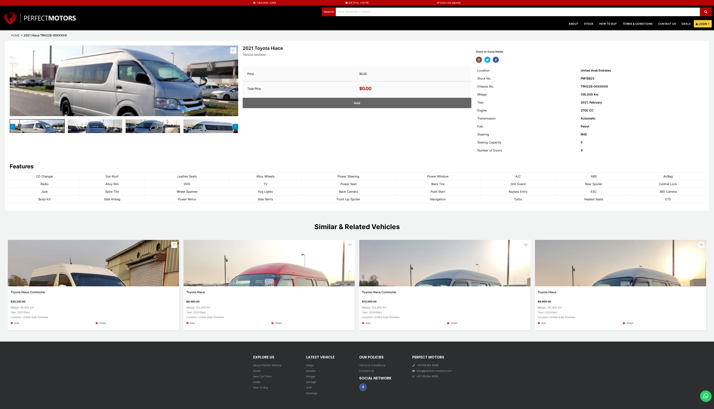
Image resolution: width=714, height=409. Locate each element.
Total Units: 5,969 (266, 2)
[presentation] (14, 81)
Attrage (311, 382)
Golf (309, 387)
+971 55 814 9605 (427, 365)
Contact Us (366, 371)
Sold (357, 103)
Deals (686, 23)
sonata (310, 371)
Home (15, 35)
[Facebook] (496, 60)
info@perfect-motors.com (434, 371)
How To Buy (260, 387)
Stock (589, 23)
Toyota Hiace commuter (28, 292)
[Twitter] (487, 60)
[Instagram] (479, 60)
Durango (311, 393)
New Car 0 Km (262, 376)
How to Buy (608, 23)
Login (703, 23)
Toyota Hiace (195, 292)
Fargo (309, 365)
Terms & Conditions (638, 23)
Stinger (310, 376)
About (573, 23)
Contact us (667, 23)
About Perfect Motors (267, 365)
